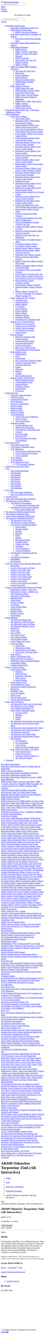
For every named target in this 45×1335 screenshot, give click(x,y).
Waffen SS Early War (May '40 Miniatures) (22, 878)
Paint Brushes (16, 739)
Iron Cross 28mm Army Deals (22, 494)
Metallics (18, 715)
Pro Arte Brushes (21, 743)
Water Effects (16, 654)
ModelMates (15, 559)
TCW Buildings (17, 460)
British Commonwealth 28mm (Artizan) (18, 888)
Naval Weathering (22, 548)
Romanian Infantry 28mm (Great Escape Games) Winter (27, 178)
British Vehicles (21, 304)
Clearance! (10, 760)
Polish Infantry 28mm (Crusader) (27, 285)
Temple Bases (16, 609)
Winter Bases (16, 600)
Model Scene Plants (22, 648)
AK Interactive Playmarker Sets (27, 505)
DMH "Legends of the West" (26, 52)
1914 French (15, 482)
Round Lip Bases (17, 613)
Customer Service (12, 1281)
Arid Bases (15, 605)
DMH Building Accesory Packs (27, 91)
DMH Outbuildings (22, 106)
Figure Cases (15, 695)
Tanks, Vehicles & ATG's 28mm (23, 298)
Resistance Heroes (22, 386)
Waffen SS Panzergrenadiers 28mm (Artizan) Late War (28, 232)
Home (8, 1178)
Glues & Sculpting (18, 693)
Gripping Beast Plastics (19, 399)
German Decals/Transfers (25, 341)
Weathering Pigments (14, 1191)
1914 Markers (16, 486)
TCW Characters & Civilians (26, 453)
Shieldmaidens (20, 354)
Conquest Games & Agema (21, 395)
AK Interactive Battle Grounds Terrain (20, 512)
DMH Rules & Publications (21, 30)
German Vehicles (21, 302)
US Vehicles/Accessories (24, 330)
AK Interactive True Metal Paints (23, 734)
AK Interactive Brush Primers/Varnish (25, 736)
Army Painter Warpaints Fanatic (23, 711)
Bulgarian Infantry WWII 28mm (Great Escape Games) (27, 122)
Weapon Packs (21, 332)
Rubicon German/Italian (20, 404)
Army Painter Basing (19, 637)
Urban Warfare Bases (19, 607)
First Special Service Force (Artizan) (29, 278)
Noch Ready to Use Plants (25, 650)
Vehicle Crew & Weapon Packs (22, 322)
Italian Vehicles (21, 313)
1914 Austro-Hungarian (20, 471)
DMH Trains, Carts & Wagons (27, 95)
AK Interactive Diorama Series (17, 514)
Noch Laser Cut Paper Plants (26, 652)
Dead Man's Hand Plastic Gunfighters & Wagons (19, 773)
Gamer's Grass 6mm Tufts (20, 579)
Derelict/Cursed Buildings (25, 80)
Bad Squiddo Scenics (23, 376)
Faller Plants (20, 646)
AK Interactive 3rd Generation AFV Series (27, 728)
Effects (18, 719)
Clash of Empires (22, 1308)
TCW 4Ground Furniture (24, 464)
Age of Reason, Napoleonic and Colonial (22, 979)
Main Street (19, 73)
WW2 (17, 356)
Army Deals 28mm (22, 119)
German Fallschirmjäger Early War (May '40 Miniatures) (28, 219)
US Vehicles (20, 307)
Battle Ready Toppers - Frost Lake (24, 590)
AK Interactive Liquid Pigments (23, 523)
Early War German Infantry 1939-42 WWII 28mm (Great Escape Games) (29, 130)
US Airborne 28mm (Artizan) (26, 244)
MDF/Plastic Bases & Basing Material (25, 661)
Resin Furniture (21, 680)
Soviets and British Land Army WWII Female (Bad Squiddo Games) (29, 206)
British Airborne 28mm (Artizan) (27, 248)
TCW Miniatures (17, 449)
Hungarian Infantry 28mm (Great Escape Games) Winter (27, 148)
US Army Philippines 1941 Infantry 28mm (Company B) (28, 295)
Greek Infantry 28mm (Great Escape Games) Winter (20, 827)
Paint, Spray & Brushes (15, 702)
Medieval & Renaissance (24, 428)
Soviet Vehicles (21, 309)
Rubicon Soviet (16, 406)
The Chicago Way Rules (20, 445)
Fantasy (18, 367)
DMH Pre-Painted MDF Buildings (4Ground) (18, 790)
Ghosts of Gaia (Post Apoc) (25, 363)
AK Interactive (21, 741)
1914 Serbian (16, 475)
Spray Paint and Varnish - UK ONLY (25, 749)
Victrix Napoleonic (22, 421)
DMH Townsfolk (22, 58)
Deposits (18, 533)
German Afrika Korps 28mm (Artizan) (28, 868)
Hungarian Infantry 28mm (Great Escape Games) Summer (27, 143)
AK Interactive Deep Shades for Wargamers (27, 721)
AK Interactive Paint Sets (20, 732)
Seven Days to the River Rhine (17, 466)
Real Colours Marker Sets (25, 510)
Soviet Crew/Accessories (24, 328)
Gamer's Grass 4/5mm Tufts (21, 577)
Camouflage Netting (18, 663)
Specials (18, 531)
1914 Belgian (16, 477)
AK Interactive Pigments (20, 557)
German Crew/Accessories (25, 326)
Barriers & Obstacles (23, 676)
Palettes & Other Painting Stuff (27, 747)
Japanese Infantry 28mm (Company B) (16, 905)
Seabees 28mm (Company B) (26, 291)
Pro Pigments (16, 561)
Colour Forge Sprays (23, 754)
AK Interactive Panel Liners (21, 520)
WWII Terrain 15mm (19, 682)
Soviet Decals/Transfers (24, 343)
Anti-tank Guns (21, 300)
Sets (16, 555)
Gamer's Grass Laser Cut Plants (23, 568)
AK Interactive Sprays (23, 758)
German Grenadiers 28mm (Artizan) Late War (18, 874)
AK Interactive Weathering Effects (24, 525)
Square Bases (16, 615)
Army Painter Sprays (23, 752)
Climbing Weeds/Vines (19, 665)
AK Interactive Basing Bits (21, 620)
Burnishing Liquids (22, 540)
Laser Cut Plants (17, 644)
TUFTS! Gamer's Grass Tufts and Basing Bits (23, 564)
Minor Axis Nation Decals (25, 348)
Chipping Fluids (21, 542)
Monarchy (19, 369)
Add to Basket (7, 1226)
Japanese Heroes (21, 384)
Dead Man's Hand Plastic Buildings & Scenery (18, 777)
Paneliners (19, 546)
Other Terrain (20, 678)
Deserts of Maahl (17, 602)
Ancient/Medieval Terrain (20, 685)
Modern (18, 371)
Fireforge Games (17, 397)
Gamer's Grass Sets (18, 585)
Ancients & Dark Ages (24, 425)
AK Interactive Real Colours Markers (25, 507)
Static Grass (15, 631)
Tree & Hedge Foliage (19, 639)
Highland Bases (17, 598)
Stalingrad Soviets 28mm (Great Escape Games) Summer (27, 197)
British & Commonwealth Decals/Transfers (25, 338)
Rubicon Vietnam (17, 412)
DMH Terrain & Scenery (20, 86)
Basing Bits (15, 566)
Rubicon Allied (16, 408)
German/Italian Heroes (24, 382)
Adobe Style (20, 84)
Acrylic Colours (21, 713)
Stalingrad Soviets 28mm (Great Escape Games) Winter (27, 202)
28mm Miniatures (12, 114)
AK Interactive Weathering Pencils (24, 553)
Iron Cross (10, 490)
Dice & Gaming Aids (19, 698)
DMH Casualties (21, 62)
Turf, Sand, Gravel (18, 635)
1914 (8, 469)
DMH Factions (21, 49)
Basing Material (12, 618)
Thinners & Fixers (22, 544)
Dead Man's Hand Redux (15, 26)
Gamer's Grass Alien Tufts (20, 570)
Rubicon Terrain (17, 410)
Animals (18, 374)
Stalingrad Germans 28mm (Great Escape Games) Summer (28, 184)
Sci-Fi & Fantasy (21, 434)
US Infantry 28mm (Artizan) (26, 246)
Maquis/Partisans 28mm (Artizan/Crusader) (24, 282)
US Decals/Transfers (23, 345)
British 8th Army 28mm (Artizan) (28, 255)
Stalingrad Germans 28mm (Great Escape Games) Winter (28, 189)
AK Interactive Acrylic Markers (18, 501)
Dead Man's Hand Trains (24, 93)
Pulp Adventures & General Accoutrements (25, 439)
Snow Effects (16, 633)
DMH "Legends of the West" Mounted (20, 783)
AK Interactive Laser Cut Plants (23, 624)
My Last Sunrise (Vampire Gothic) (28, 361)
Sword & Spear (12, 497)
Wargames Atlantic (18, 423)
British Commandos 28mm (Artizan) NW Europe (21, 891)
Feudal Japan (20, 358)
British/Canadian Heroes (24, 380)
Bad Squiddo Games (18, 352)
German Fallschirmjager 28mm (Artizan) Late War (27, 223)
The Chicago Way (13, 443)
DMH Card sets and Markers (26, 32)
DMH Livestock (21, 65)
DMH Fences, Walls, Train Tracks (28, 101)
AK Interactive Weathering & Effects (20, 518)
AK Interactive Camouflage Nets (27, 320)
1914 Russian (16, 473)
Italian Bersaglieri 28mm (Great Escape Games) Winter (27, 161)
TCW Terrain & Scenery (20, 462)
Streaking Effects (21, 529)
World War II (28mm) (19, 116)
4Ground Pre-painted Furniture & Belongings (22, 1115)
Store (8, 1182)
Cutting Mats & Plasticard (20, 700)
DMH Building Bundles (24, 82)
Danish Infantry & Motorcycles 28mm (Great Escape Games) (27, 126)
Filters (17, 536)
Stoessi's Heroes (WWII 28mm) (23, 378)
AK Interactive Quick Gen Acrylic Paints (26, 704)
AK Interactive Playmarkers (21, 503)
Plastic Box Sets (12, 393)
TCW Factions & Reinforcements (28, 451)
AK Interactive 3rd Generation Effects (25, 730)
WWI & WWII (21, 436)
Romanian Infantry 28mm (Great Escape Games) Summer (27, 174)
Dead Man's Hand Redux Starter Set (24, 28)
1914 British (15, 479)
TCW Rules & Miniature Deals (22, 447)
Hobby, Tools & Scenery (15, 667)
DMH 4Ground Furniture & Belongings (16, 805)
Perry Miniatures (17, 402)
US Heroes (19, 391)
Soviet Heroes (20, 389)
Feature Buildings (22, 75)
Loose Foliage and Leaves (20, 641)
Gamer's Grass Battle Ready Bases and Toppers (24, 587)
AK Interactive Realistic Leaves (23, 626)
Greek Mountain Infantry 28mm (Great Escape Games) (27, 139)
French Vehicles (21, 311)
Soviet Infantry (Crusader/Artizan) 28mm (20, 880)
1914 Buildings (16, 488)
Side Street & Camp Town (25, 71)
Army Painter (20, 745)
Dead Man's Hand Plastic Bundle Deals (16, 775)
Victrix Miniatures (17, 415)
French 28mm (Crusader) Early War (29, 274)
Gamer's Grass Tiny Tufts (20, 572)
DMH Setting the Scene (24, 88)
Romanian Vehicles (22, 317)
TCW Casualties (21, 456)
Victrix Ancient (21, 419)
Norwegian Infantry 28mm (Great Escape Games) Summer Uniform (28, 169)
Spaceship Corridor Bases (20, 596)
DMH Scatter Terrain (23, 108)
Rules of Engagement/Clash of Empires (21, 499)
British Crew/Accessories (25, 324)
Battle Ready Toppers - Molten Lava (24, 592)
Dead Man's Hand (34, 1302)
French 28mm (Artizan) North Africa (29, 276)
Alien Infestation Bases (19, 594)
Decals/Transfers (17, 335)
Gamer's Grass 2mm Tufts (20, 574)
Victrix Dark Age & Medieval (26, 417)
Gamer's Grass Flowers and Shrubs (24, 583)
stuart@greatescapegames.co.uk (13, 1272)
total (4, 1332)
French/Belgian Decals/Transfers (27, 350)
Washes (18, 538)
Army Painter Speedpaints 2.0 (22, 708)
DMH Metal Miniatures (19, 47)
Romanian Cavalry (22, 181)
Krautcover (15, 628)
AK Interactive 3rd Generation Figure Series (19, 1135)
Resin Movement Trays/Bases (22, 659)
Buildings (19, 672)
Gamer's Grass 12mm (19, 581)
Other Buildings (21, 78)
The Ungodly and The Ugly (26, 60)
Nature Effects (20, 527)
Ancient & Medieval (23, 365)
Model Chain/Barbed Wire (21, 656)
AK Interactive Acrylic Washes (22, 706)
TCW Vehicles (16, 458)
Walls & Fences (21, 674)
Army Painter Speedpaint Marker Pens (20, 516)
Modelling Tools (17, 691)
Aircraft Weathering (22, 551)
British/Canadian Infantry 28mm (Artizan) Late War (27, 251)
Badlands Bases (17, 611)
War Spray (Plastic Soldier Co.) (27, 756)
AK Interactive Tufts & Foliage (22, 622)
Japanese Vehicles (22, 315)
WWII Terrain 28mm (19, 669)
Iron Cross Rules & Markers (21, 492)
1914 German (16, 484)
